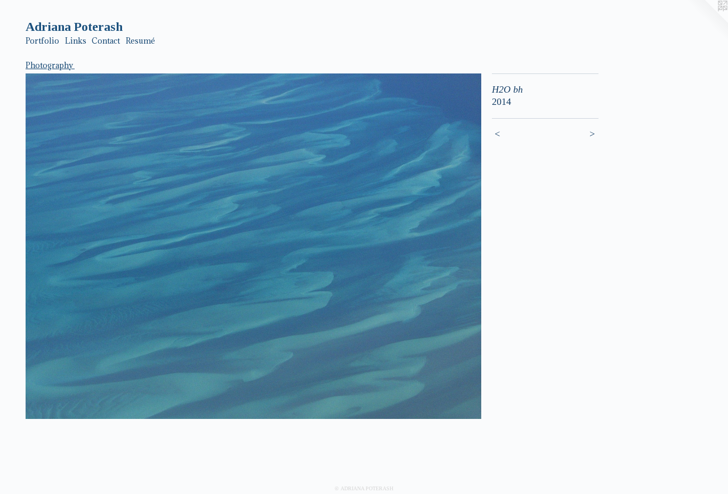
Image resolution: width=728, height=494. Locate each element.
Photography (50, 65)
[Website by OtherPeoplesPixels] (706, 21)
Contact (106, 41)
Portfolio (42, 41)
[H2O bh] (253, 246)
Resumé (140, 41)
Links (75, 41)
